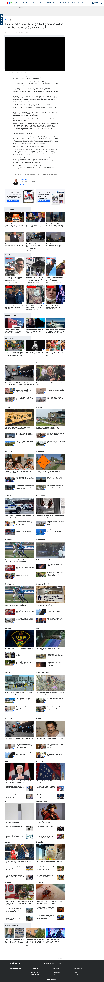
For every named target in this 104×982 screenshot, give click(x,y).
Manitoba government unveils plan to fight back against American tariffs (55, 523)
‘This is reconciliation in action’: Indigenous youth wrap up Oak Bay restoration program (50, 693)
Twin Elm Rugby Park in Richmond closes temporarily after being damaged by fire (47, 427)
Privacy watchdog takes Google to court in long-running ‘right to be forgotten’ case (19, 781)
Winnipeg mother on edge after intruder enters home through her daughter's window (35, 279)
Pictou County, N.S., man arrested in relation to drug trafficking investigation (19, 516)
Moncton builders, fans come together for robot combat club (23, 530)
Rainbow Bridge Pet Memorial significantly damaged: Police (48, 649)
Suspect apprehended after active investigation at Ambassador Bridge (19, 693)
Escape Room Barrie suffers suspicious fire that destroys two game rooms (55, 664)
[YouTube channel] (16, 963)
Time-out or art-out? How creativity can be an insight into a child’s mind (18, 472)
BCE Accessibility (13, 971)
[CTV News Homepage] (12, 3)
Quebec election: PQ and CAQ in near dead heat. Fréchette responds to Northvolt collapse (25, 479)
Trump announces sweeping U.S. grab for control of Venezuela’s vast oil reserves (14, 245)
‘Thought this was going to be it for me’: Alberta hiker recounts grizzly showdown (24, 443)
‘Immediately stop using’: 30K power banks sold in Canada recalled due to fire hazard (13, 331)
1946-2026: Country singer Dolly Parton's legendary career (34, 353)
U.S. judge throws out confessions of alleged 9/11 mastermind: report (49, 739)
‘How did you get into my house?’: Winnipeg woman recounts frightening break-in (50, 516)
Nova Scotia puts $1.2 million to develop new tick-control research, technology (49, 902)
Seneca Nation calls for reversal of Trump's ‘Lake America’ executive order (55, 754)
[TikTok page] (13, 963)
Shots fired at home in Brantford (45, 560)
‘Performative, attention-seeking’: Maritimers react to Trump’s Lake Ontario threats (24, 523)
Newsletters (59, 958)
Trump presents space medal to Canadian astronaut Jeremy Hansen (14, 307)
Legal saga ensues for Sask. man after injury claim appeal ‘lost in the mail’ (25, 567)
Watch (35, 3)
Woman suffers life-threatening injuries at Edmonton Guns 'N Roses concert (55, 307)
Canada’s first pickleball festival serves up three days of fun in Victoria (55, 708)
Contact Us (49, 958)
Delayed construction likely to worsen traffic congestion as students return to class (48, 472)
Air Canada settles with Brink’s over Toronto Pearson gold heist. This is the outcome (25, 398)
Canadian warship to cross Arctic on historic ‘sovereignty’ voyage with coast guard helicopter (55, 331)
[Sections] (3, 2)
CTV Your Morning (52, 3)
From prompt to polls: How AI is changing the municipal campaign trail (24, 708)
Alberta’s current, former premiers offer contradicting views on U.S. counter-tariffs (34, 225)
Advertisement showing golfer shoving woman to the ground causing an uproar (54, 279)
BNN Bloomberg (56, 972)
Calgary (7, 20)
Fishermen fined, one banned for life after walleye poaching (25, 753)
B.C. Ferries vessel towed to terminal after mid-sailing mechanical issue (56, 398)
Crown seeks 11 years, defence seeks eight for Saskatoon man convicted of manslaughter (25, 619)
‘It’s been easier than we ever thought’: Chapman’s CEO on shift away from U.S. (13, 279)
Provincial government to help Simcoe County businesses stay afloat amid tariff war (55, 655)
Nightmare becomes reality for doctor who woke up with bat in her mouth (34, 331)
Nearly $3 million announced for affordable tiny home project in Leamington (24, 700)
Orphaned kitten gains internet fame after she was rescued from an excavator (50, 862)
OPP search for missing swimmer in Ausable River (19, 648)
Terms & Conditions (35, 972)
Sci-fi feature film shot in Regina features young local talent (24, 575)
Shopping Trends (64, 3)
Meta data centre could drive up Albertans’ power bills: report (55, 486)
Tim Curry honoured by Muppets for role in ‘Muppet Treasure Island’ (49, 821)
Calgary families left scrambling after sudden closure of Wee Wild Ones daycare (18, 427)
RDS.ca (76, 974)
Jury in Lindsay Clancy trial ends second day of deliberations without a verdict (56, 746)
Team (64, 958)
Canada (28, 3)
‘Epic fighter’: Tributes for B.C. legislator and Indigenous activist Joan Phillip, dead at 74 (24, 746)
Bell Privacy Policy (35, 971)
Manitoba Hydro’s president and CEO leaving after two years (55, 530)
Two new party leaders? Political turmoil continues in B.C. (50, 383)
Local (22, 3)
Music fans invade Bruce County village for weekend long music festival (24, 654)
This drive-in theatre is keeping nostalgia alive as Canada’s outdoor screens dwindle (55, 245)
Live (83, 3)
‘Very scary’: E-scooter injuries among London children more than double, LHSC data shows (24, 662)
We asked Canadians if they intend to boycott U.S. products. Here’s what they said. (14, 225)
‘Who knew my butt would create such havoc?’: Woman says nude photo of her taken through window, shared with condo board (35, 942)
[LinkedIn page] (19, 963)
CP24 (54, 971)
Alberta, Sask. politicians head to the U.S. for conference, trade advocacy (55, 479)
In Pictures (42, 3)
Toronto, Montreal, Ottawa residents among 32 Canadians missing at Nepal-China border (55, 225)
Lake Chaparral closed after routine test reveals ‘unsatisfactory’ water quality (25, 434)
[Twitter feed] (10, 963)
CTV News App (42, 958)
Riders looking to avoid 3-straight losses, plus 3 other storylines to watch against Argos (18, 560)
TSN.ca (54, 974)
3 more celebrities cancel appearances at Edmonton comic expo (54, 941)
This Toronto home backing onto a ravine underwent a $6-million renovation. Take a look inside (14, 354)
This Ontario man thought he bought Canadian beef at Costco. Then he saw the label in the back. (25, 390)
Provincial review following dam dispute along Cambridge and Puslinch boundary (55, 574)
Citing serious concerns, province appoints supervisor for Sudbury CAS (48, 604)
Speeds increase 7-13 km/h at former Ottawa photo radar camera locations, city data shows (56, 443)
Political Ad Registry (35, 974)
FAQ (54, 958)
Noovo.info (77, 971)
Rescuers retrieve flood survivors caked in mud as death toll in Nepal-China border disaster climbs (19, 903)
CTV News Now (76, 3)
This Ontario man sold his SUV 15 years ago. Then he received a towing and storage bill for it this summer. (14, 942)
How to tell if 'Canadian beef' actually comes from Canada (34, 306)
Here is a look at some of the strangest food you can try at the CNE (55, 354)
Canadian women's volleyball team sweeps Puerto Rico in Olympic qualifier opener (18, 862)
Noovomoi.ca (77, 972)
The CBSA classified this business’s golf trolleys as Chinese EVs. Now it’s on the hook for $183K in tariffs (35, 246)
